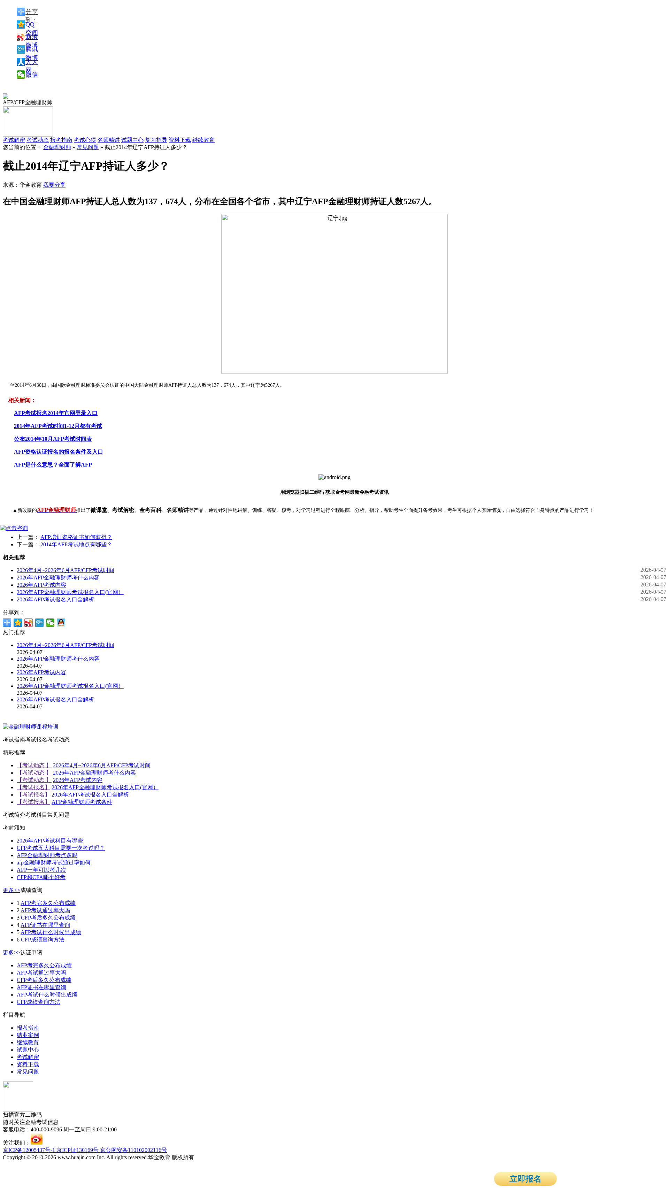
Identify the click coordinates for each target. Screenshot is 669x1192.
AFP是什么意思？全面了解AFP (53, 465)
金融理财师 (57, 147)
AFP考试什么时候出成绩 (51, 932)
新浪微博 (31, 37)
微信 (31, 74)
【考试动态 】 (34, 765)
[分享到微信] (50, 622)
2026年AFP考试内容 (41, 585)
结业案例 (28, 1035)
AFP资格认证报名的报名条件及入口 (58, 452)
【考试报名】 (33, 787)
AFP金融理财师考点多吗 (47, 855)
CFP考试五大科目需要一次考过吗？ (61, 848)
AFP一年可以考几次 (41, 870)
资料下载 (180, 140)
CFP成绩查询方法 (42, 940)
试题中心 (132, 140)
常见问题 (88, 147)
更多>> (11, 890)
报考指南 (61, 140)
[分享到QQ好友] (61, 622)
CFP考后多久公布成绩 (48, 918)
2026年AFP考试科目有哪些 (50, 841)
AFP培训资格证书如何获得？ (76, 537)
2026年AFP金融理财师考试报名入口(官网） (70, 592)
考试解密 (28, 1057)
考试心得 (85, 140)
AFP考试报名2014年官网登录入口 (56, 413)
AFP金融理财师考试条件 (82, 802)
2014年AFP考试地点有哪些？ (76, 544)
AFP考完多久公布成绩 (48, 903)
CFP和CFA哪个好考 (41, 877)
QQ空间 (31, 25)
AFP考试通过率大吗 (45, 910)
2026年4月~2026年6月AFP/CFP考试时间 (65, 570)
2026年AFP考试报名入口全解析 (55, 599)
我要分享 (54, 185)
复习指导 (156, 140)
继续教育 (203, 140)
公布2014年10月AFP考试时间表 (53, 439)
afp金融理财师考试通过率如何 (54, 863)
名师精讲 (109, 140)
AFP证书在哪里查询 (45, 925)
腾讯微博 (31, 50)
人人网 (31, 62)
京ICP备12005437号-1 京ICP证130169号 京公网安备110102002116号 (85, 1150)
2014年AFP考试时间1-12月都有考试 (58, 426)
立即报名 (525, 1179)
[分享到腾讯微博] (39, 622)
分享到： (31, 12)
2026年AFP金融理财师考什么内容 (58, 577)
